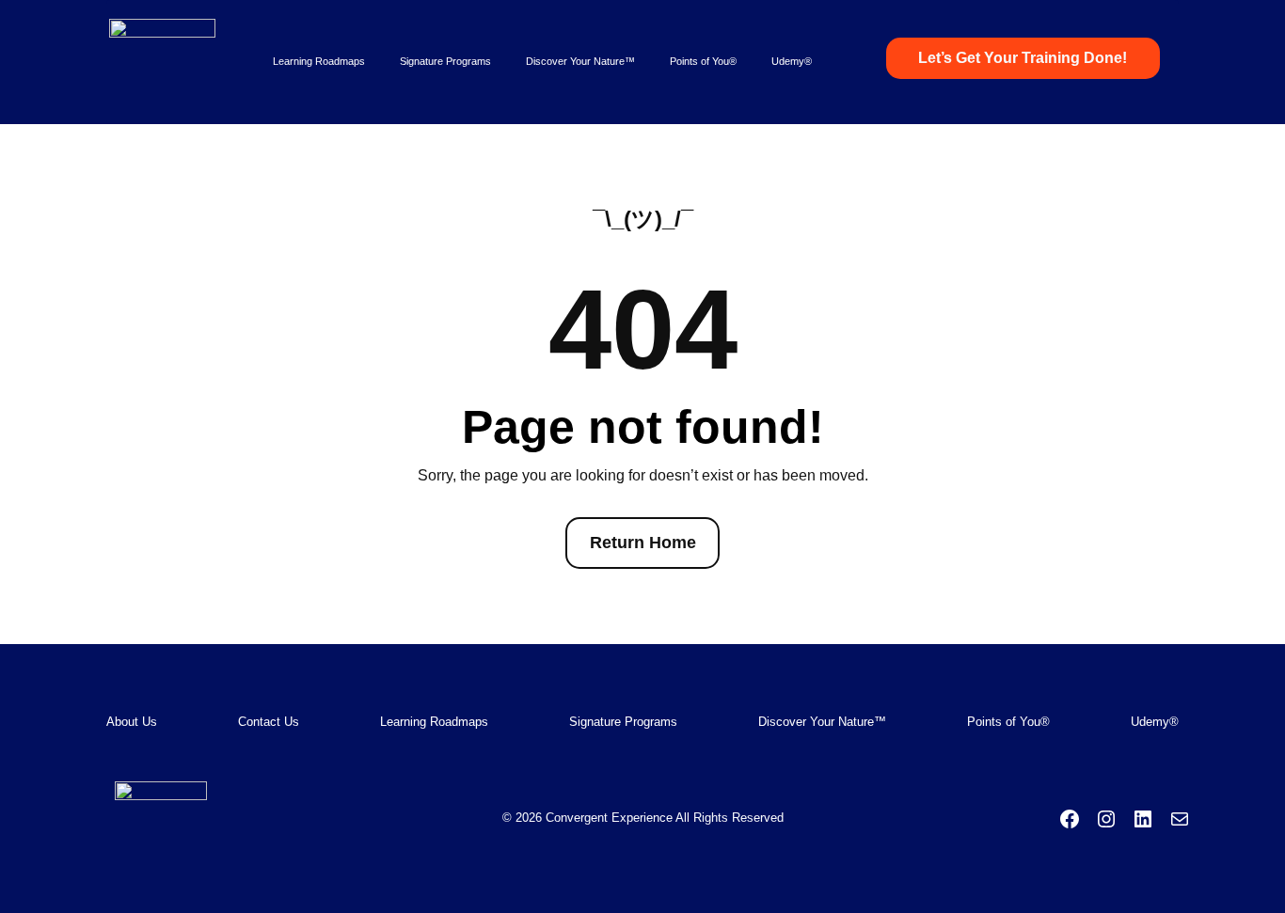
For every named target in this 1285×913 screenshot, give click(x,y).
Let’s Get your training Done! (1022, 58)
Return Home (643, 542)
